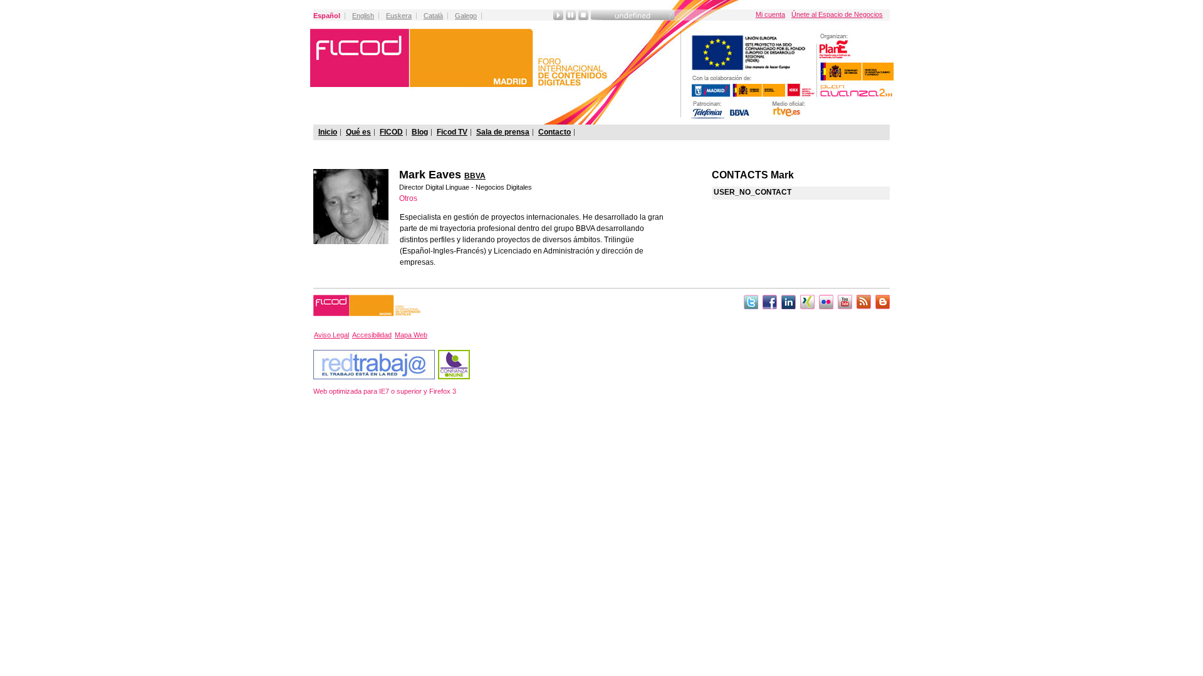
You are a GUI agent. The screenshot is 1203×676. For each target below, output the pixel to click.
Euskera (399, 15)
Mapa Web (411, 335)
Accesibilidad (372, 335)
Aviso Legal (331, 335)
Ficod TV (452, 132)
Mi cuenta (770, 14)
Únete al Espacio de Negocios (837, 14)
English (363, 15)
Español (326, 15)
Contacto (554, 132)
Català (433, 15)
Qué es (358, 132)
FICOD (391, 132)
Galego (466, 15)
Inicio (327, 132)
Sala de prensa (502, 132)
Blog (420, 132)
